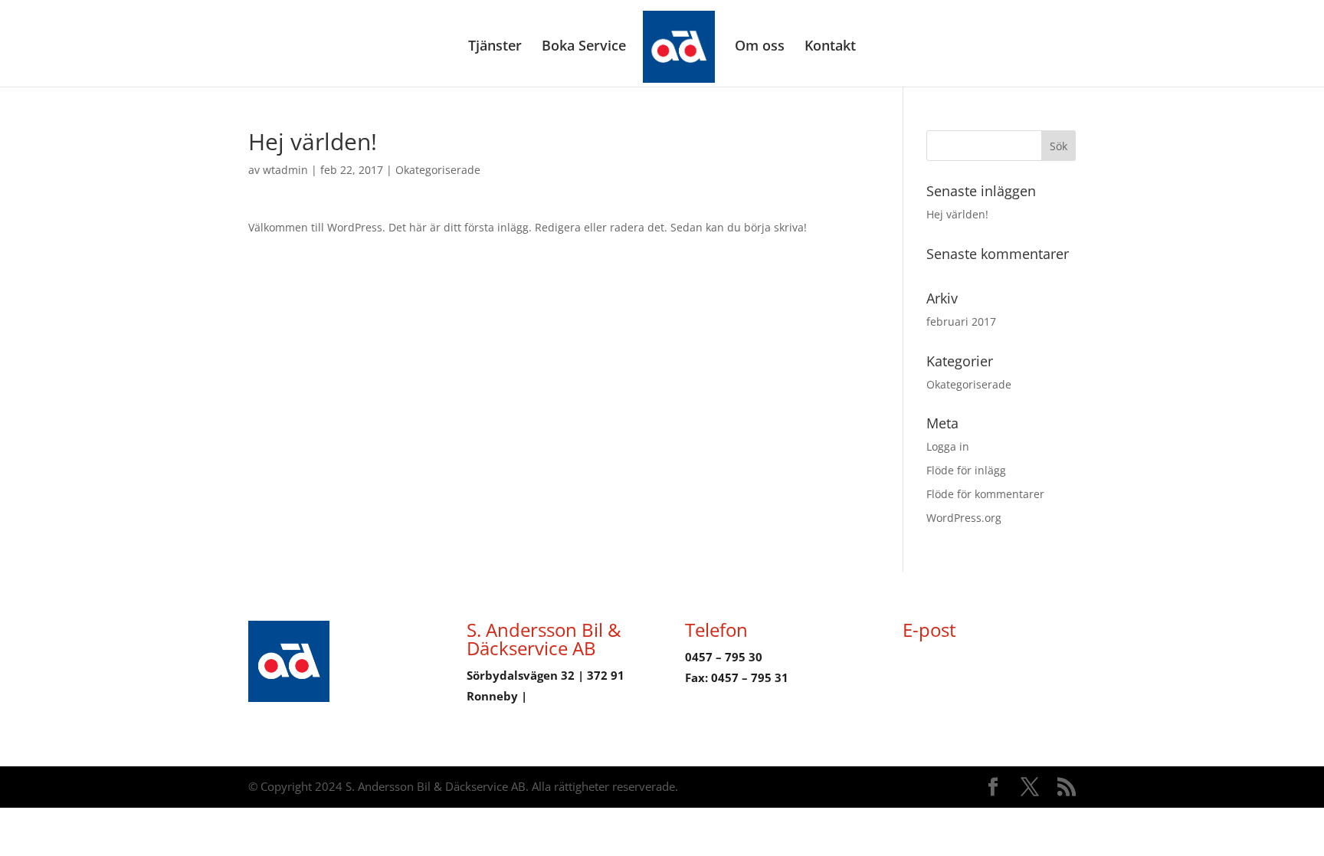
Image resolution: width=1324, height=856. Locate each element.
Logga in (947, 446)
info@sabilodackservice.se (978, 656)
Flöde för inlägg (966, 470)
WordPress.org (963, 517)
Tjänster (495, 47)
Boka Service (584, 47)
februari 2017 (961, 321)
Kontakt (830, 47)
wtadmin (285, 169)
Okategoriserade (437, 169)
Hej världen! (957, 214)
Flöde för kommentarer (985, 494)
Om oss (760, 47)
